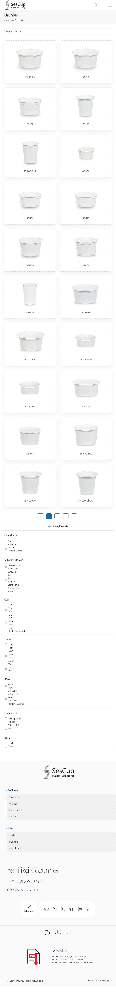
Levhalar (12, 548)
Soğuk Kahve (13, 585)
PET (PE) (11, 722)
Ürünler (20, 21)
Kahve (10, 591)
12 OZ (10, 645)
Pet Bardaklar (14, 566)
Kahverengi (13, 694)
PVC (9, 729)
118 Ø (10, 618)
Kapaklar (12, 544)
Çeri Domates (14, 588)
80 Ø (10, 609)
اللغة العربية (15, 848)
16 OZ (10, 651)
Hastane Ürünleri (15, 551)
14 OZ (10, 648)
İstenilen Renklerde (16, 704)
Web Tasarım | (91, 981)
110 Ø (10, 615)
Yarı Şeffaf (12, 691)
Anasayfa (9, 21)
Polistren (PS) (13, 725)
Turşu (10, 575)
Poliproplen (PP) (15, 719)
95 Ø (10, 612)
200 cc (11, 658)
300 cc (11, 664)
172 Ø (10, 628)
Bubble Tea (13, 569)
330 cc (11, 668)
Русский (14, 842)
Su (9, 579)
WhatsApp (29, 911)
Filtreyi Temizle (60, 527)
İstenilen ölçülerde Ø (17, 631)
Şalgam (11, 582)
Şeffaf (10, 685)
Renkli (10, 698)
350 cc (11, 671)
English (12, 835)
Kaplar (11, 541)
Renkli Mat (12, 701)
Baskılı (10, 743)
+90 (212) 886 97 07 (24, 882)
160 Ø (10, 625)
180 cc (10, 655)
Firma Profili (15, 810)
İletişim (12, 817)
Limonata (12, 572)
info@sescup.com (22, 890)
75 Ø (10, 605)
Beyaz (10, 688)
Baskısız (11, 747)
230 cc (11, 661)
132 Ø (10, 622)
